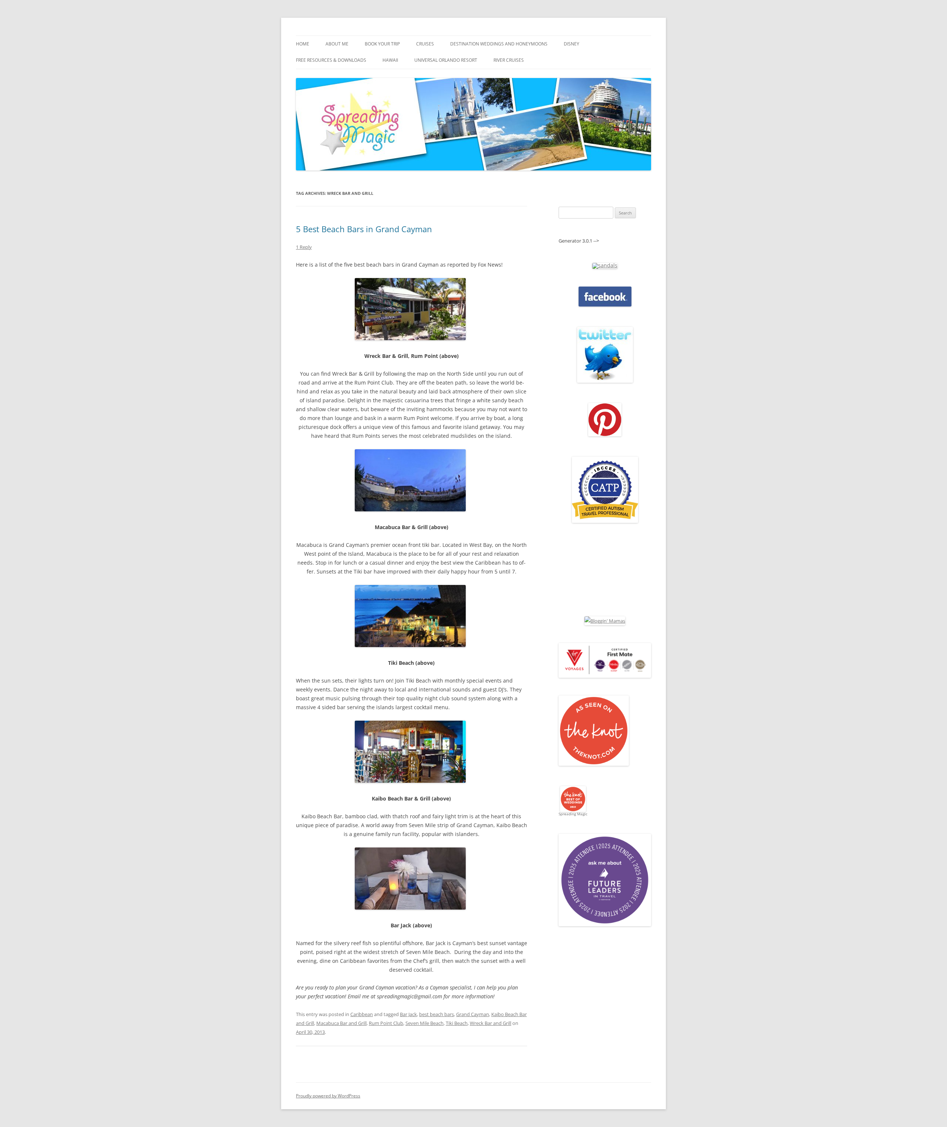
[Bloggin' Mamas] (604, 620)
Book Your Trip (382, 44)
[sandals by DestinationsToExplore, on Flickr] (604, 265)
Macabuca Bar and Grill (341, 1023)
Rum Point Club (386, 1023)
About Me (337, 44)
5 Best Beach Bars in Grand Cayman (364, 228)
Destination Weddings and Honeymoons (498, 44)
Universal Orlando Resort (445, 60)
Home (302, 44)
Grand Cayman (472, 1014)
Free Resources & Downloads (331, 60)
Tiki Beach (457, 1023)
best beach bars (436, 1014)
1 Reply (304, 247)
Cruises (425, 44)
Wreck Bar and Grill (490, 1023)
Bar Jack (408, 1014)
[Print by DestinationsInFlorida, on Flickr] (604, 434)
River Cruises (508, 60)
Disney (571, 44)
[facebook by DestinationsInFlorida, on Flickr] (605, 304)
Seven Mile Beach (424, 1023)
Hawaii (390, 60)
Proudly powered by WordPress (328, 1096)
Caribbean (361, 1014)
